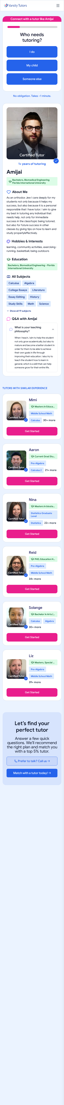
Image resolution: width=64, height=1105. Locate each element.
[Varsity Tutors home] (15, 6)
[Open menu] (58, 5)
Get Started (32, 431)
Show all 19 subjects (20, 310)
